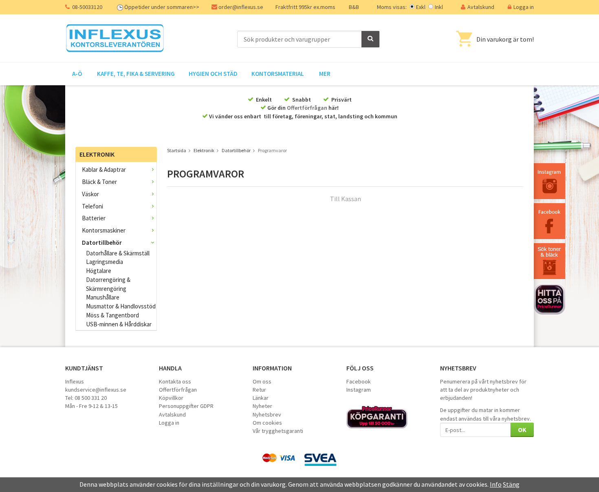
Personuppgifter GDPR (186, 406)
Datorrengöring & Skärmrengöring (108, 284)
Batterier (94, 218)
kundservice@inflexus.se (95, 389)
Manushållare (102, 297)
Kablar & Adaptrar (104, 169)
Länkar (261, 397)
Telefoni (92, 206)
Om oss (262, 381)
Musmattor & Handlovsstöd (121, 306)
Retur (259, 389)
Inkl (439, 7)
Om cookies (267, 422)
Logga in (523, 7)
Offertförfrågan (307, 107)
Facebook (358, 381)
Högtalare (98, 271)
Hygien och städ (213, 74)
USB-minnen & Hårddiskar (119, 324)
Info (496, 484)
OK (522, 430)
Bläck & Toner (99, 182)
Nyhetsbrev (267, 414)
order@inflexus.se (240, 7)
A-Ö (77, 74)
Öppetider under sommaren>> (161, 7)
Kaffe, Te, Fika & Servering (136, 74)
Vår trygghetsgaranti (278, 430)
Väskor (90, 194)
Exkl (420, 7)
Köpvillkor (171, 397)
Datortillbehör (102, 242)
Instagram (358, 389)
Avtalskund (480, 7)
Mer (324, 74)
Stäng (511, 484)
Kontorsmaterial (277, 74)
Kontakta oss (175, 381)
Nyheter (262, 406)
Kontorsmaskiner (104, 230)
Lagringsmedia (104, 262)
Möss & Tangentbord (112, 315)
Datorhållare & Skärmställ (118, 253)
